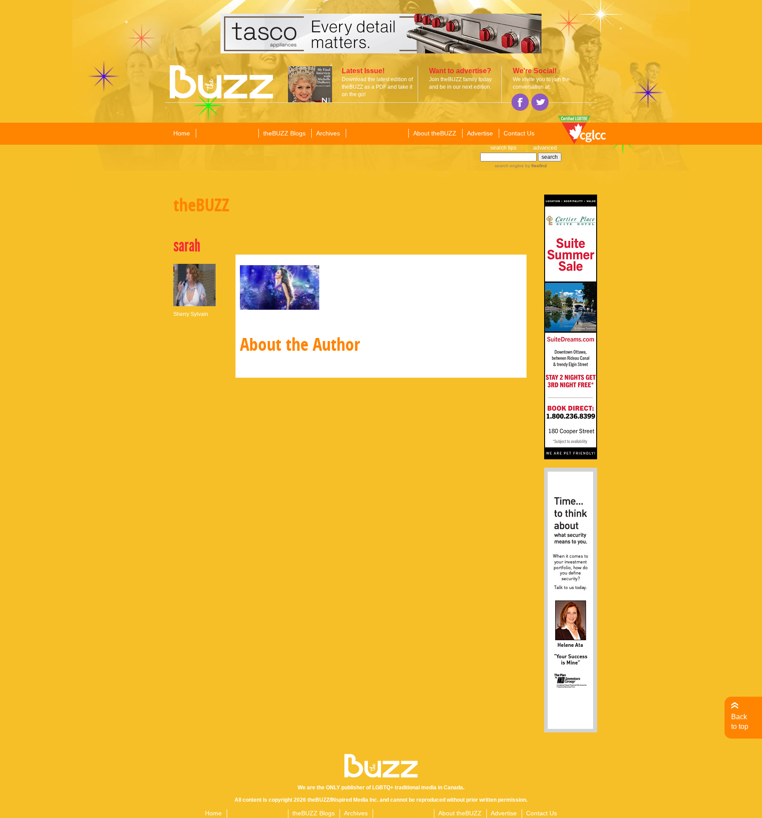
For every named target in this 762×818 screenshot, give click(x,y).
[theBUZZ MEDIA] (377, 134)
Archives (328, 133)
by (535, 165)
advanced (545, 148)
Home (181, 133)
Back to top (739, 721)
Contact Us (519, 133)
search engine (509, 165)
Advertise (480, 133)
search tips (503, 148)
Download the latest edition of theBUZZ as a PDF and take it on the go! (377, 87)
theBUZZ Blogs (284, 133)
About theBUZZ (434, 133)
